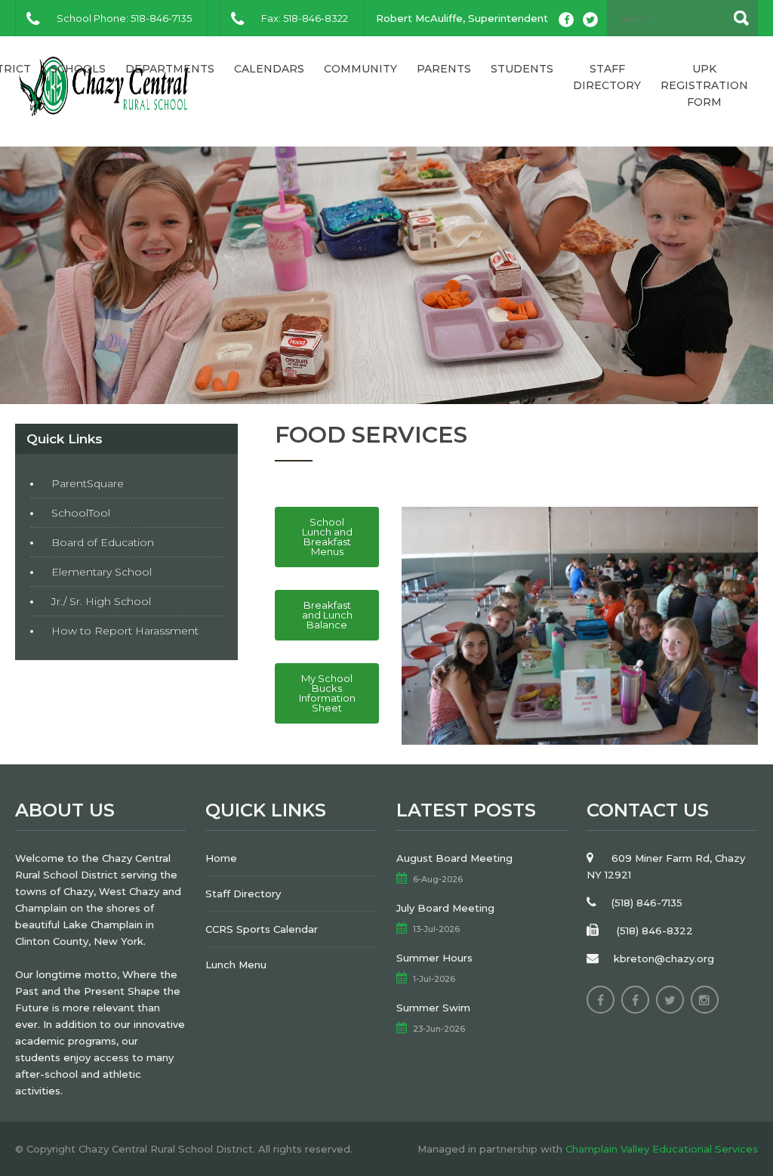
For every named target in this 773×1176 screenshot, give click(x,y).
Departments (169, 69)
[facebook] (566, 19)
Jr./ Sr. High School (101, 601)
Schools (78, 69)
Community (360, 69)
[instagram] (705, 1000)
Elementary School (101, 572)
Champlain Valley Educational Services (661, 1149)
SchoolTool (80, 513)
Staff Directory (607, 77)
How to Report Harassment (125, 630)
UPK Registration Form (704, 85)
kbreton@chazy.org (664, 958)
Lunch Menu (235, 964)
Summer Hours (434, 958)
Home (221, 858)
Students (522, 69)
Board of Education (102, 542)
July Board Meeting (445, 908)
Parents (444, 69)
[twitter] (590, 19)
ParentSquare (87, 483)
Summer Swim (433, 1008)
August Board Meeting (454, 858)
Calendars (269, 69)
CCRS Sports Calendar (261, 929)
